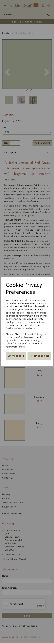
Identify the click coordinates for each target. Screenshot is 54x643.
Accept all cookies (39, 355)
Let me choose (16, 355)
